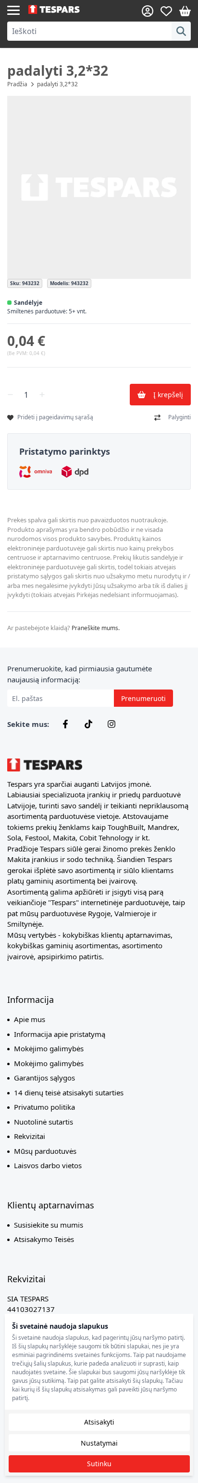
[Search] (181, 31)
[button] (99, 187)
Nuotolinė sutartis (43, 1122)
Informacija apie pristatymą (59, 1034)
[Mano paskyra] (148, 11)
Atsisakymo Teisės (44, 1239)
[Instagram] (111, 724)
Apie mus (29, 1019)
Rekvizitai (29, 1136)
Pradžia (17, 84)
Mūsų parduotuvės (45, 1151)
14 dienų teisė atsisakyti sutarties (69, 1092)
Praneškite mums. (96, 628)
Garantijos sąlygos (44, 1077)
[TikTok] (88, 724)
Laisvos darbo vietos (48, 1165)
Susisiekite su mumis (48, 1225)
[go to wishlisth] (166, 11)
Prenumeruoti (143, 698)
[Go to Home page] (63, 9)
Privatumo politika (44, 1107)
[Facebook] (65, 724)
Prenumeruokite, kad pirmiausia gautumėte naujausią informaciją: (79, 674)
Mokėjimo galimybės (49, 1048)
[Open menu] (13, 9)
